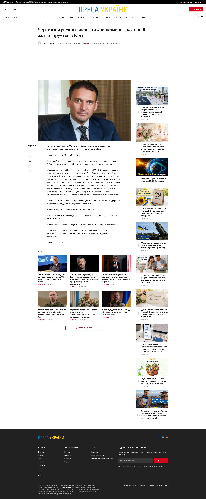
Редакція (198, 2)
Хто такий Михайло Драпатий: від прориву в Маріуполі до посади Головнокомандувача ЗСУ (52, 313)
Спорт (134, 17)
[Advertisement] (103, 61)
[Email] (30, 171)
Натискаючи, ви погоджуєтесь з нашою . (143, 466)
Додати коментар (84, 328)
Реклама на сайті (186, 2)
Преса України (66, 487)
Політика (82, 17)
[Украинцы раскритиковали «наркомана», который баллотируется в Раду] (84, 110)
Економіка (95, 17)
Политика (85, 43)
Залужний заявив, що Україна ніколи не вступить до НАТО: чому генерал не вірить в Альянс (51, 278)
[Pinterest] (30, 166)
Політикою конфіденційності (157, 466)
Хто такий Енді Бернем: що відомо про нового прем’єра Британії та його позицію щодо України (116, 278)
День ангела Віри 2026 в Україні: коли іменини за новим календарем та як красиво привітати (43, 2)
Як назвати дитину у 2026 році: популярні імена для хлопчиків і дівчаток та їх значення (153, 278)
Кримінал (106, 17)
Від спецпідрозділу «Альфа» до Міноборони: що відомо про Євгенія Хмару (116, 312)
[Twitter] (30, 156)
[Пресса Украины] (103, 9)
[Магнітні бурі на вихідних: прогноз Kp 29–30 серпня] (152, 167)
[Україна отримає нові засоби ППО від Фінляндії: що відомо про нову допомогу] (152, 231)
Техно (126, 17)
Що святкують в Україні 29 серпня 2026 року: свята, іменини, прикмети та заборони (153, 212)
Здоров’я (117, 17)
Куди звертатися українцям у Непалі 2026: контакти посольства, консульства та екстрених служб (154, 414)
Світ (71, 17)
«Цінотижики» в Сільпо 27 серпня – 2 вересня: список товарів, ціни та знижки (153, 381)
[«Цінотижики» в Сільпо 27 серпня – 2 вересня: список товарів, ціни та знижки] (152, 367)
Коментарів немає (99, 43)
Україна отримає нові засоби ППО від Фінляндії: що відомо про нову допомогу (154, 245)
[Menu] (202, 17)
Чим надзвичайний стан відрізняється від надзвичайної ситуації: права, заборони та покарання (152, 112)
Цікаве (143, 17)
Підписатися (196, 9)
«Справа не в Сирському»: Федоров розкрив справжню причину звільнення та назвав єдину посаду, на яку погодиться (84, 279)
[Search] (198, 17)
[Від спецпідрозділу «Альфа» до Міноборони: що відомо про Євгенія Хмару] (116, 299)
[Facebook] (30, 151)
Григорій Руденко (49, 43)
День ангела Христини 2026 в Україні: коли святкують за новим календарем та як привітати (154, 313)
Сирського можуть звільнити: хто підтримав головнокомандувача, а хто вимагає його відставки (83, 313)
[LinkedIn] (30, 161)
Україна (61, 17)
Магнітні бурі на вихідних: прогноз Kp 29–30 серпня (153, 180)
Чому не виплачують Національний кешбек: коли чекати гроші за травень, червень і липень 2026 (154, 347)
